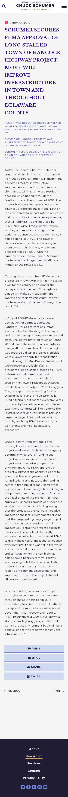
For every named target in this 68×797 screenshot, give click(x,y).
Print (35, 648)
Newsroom (33, 756)
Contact (34, 770)
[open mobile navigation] (64, 6)
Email (35, 657)
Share (36, 666)
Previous (14, 690)
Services (34, 763)
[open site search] (4, 6)
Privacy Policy (34, 778)
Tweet (35, 676)
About (34, 749)
